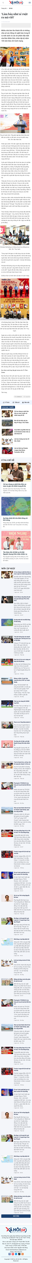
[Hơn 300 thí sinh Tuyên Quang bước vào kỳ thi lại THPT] (7, 1239)
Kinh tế (21, 615)
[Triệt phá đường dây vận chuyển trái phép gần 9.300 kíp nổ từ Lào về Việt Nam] (7, 639)
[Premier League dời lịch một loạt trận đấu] (7, 854)
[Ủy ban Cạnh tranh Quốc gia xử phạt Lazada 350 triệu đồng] (7, 875)
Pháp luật (22, 654)
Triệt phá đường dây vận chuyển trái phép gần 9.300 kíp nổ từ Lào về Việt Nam (22, 638)
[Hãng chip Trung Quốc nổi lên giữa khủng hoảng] (7, 1258)
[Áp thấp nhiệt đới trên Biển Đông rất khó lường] (16, 506)
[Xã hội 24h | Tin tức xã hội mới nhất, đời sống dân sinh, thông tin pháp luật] (16, 2)
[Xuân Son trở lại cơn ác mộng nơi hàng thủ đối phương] (7, 662)
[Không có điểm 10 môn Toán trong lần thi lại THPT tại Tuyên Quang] (7, 681)
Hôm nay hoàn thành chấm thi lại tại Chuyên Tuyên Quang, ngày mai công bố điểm (22, 809)
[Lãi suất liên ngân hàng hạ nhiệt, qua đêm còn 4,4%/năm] (7, 1220)
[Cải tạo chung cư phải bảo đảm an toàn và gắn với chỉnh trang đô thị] (16, 472)
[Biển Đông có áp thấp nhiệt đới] (7, 942)
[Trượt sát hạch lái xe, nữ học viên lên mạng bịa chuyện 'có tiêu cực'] (7, 765)
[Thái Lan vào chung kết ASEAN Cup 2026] (7, 704)
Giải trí (21, 934)
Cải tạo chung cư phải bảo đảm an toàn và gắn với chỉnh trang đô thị (14, 485)
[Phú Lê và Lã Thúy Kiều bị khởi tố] (7, 725)
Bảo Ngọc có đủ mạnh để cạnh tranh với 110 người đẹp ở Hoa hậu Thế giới (21, 920)
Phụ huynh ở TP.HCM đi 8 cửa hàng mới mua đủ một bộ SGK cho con (22, 785)
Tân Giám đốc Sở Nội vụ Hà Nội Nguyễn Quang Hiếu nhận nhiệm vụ (15, 553)
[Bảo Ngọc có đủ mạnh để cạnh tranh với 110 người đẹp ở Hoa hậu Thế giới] (7, 921)
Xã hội (21, 592)
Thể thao (22, 673)
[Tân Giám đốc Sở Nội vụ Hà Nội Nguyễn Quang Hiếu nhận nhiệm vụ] (16, 540)
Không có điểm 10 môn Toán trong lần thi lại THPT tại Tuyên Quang (22, 680)
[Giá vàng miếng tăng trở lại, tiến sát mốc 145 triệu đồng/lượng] (7, 833)
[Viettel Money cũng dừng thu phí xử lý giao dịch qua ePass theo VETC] (7, 599)
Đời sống (22, 696)
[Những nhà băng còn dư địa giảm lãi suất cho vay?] (7, 982)
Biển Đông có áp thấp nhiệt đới (21, 939)
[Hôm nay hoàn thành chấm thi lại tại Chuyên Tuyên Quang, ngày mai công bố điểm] (7, 810)
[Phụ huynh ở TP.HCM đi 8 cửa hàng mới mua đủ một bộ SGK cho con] (7, 785)
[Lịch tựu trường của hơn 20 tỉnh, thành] (7, 963)
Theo (22, 396)
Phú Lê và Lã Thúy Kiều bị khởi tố (22, 722)
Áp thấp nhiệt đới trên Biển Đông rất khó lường (15, 519)
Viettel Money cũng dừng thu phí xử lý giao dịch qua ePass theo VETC (22, 598)
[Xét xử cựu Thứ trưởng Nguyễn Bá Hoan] (7, 898)
